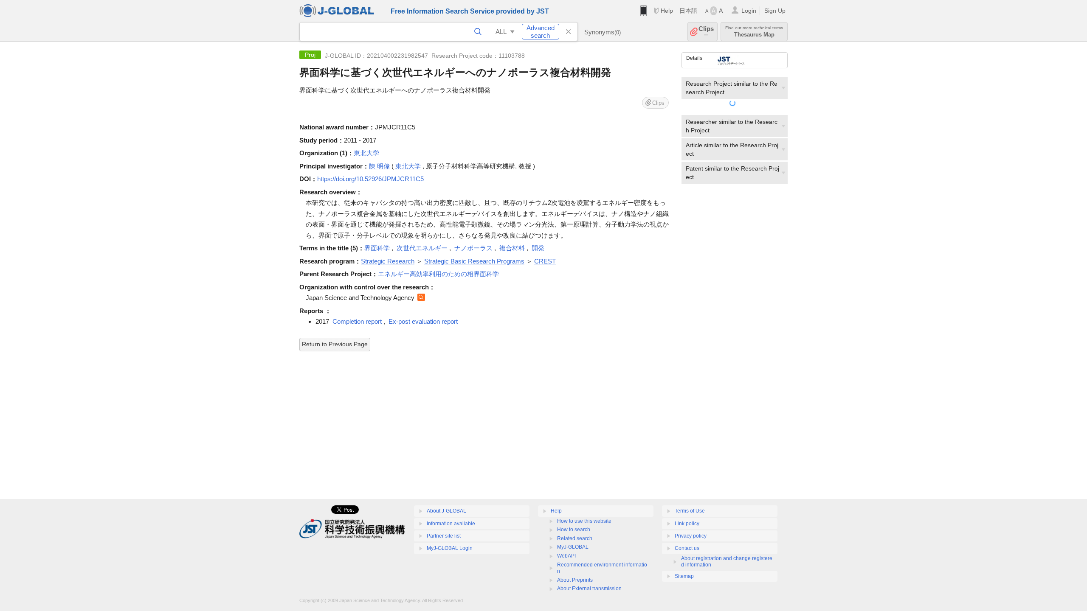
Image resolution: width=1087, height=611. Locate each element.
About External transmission (589, 588)
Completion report (357, 321)
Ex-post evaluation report (423, 321)
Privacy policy (691, 536)
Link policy (687, 524)
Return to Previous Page (335, 344)
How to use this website (584, 521)
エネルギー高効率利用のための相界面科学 (438, 273)
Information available (451, 524)
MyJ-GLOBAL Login (450, 548)
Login (748, 10)
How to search (573, 530)
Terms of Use (690, 511)
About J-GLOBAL (446, 511)
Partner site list (444, 536)
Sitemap (684, 576)
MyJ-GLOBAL (573, 547)
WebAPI (566, 556)
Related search (574, 538)
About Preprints (575, 580)
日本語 (688, 10)
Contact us (687, 548)
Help (667, 10)
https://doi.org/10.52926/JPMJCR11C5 (370, 178)
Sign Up (775, 10)
